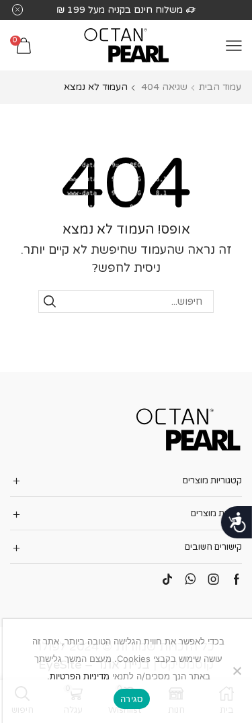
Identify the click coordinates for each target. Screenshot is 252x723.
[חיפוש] (49, 301)
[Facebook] (236, 579)
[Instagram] (213, 579)
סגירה (131, 698)
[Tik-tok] (167, 579)
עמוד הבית (220, 87)
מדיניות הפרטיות (80, 676)
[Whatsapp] (190, 579)
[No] (238, 670)
